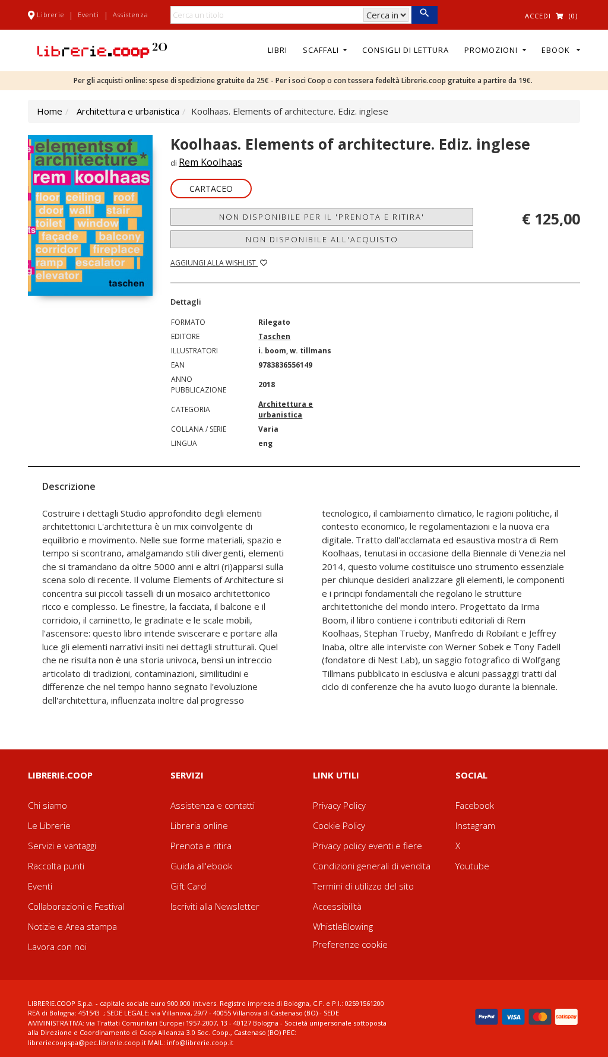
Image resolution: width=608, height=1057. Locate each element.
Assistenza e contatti (212, 805)
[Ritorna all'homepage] (102, 49)
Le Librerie (49, 825)
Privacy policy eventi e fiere (367, 846)
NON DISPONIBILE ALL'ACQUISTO (322, 239)
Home (49, 111)
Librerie (50, 14)
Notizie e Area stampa (72, 926)
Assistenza (130, 14)
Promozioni (492, 50)
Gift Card (188, 886)
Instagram (475, 825)
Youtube (472, 866)
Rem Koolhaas (210, 162)
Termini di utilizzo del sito (363, 886)
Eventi (88, 14)
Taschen (274, 336)
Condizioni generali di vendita (371, 866)
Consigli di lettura (405, 50)
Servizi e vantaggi (62, 846)
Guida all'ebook (201, 866)
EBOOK (558, 50)
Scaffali (322, 50)
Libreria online (199, 825)
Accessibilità (337, 906)
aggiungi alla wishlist (214, 263)
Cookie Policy (339, 825)
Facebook (474, 805)
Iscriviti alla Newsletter (214, 906)
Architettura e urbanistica (128, 111)
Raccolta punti (56, 866)
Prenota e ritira (201, 846)
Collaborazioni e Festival (76, 906)
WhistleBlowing (343, 926)
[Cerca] (424, 15)
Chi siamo (47, 805)
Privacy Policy (339, 805)
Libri (277, 50)
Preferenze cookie (350, 944)
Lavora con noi (57, 946)
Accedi (538, 15)
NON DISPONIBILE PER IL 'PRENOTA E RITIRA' (322, 216)
